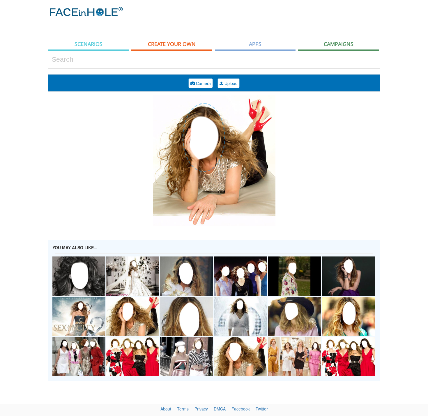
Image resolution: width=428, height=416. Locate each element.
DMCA (220, 409)
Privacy (201, 409)
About (165, 409)
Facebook (240, 409)
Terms (183, 409)
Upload (230, 83)
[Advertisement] (274, 19)
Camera (203, 83)
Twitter (262, 409)
